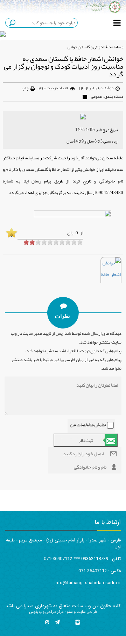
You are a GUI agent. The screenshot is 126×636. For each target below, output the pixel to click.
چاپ (25, 88)
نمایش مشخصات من (88, 424)
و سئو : (70, 612)
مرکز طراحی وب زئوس (46, 612)
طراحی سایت (86, 612)
